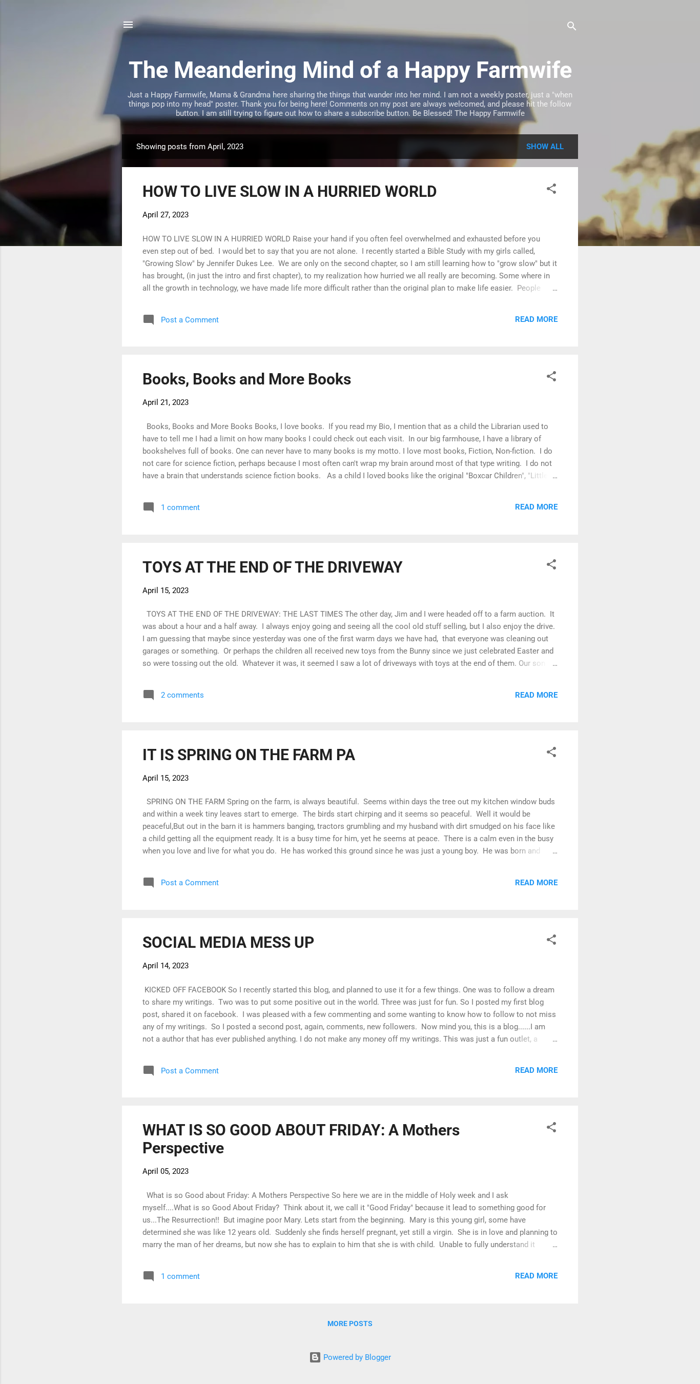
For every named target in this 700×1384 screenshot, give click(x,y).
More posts (350, 1323)
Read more (536, 319)
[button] (551, 190)
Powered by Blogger (356, 1357)
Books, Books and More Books (246, 379)
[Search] (572, 28)
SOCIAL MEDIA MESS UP (228, 942)
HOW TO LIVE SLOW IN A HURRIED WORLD (289, 191)
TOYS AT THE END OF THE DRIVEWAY (272, 567)
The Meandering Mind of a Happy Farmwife (350, 70)
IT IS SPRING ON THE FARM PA (248, 755)
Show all (545, 146)
